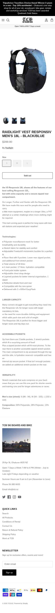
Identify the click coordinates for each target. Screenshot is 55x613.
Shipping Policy (9, 534)
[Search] (9, 20)
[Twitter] (4, 497)
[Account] (46, 20)
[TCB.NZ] (27, 20)
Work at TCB (8, 538)
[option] (27, 70)
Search (5, 513)
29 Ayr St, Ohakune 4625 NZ (15, 462)
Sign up (9, 572)
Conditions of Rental (11, 522)
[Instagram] (14, 497)
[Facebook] (9, 497)
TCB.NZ (10, 603)
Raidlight (9, 148)
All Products (7, 517)
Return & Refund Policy (12, 530)
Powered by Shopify (21, 603)
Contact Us (7, 526)
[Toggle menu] (3, 20)
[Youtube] (19, 497)
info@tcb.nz (13, 489)
